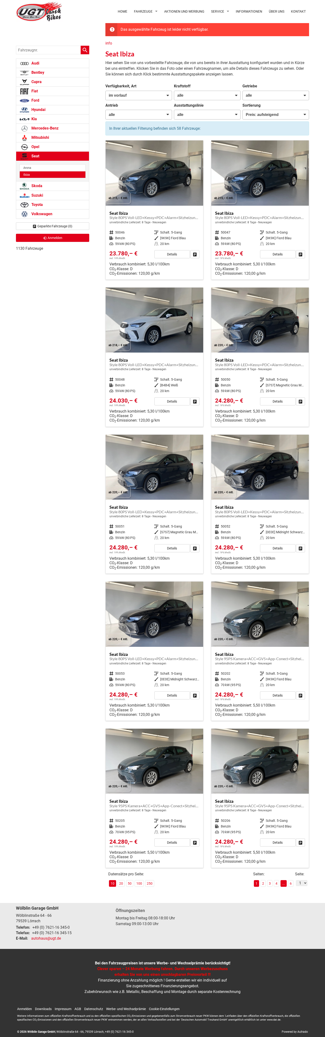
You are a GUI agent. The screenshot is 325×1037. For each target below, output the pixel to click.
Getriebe (249, 86)
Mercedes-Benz (44, 128)
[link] (194, 254)
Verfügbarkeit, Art (120, 86)
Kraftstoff (182, 86)
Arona (27, 168)
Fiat (34, 91)
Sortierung (251, 105)
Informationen (249, 11)
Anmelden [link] (55, 238)
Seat (34, 156)
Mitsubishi (39, 137)
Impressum (63, 1009)
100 (139, 883)
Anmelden (24, 1009)
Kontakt (298, 11)
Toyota (36, 204)
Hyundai (37, 109)
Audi (34, 63)
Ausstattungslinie (189, 105)
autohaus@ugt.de (46, 938)
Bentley (37, 72)
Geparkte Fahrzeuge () (54, 226)
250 (150, 883)
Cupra (36, 82)
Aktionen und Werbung (184, 11)
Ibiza (26, 174)
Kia (33, 119)
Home (122, 11)
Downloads (43, 1009)
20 (121, 883)
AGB (77, 1009)
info (108, 43)
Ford (34, 100)
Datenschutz (93, 1009)
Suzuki (36, 195)
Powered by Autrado (295, 1031)
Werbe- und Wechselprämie (126, 1009)
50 (130, 883)
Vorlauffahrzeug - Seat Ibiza (154, 209)
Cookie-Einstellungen (164, 1009)
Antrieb (111, 105)
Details (172, 254)
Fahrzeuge (143, 11)
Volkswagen (41, 214)
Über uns (276, 11)
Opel (34, 147)
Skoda (36, 186)
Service (217, 11)
